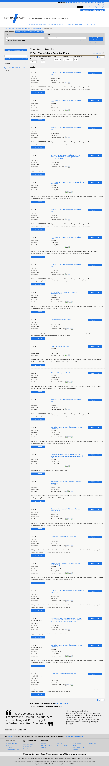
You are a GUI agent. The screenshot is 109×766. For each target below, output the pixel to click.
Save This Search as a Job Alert (16, 59)
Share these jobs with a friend (16, 67)
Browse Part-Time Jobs (56, 24)
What (8, 35)
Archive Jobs (92, 743)
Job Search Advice (62, 745)
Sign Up (43, 743)
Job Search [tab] (9, 32)
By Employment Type (46, 57)
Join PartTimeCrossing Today (15, 50)
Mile (55, 56)
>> (103, 57)
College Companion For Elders (61, 319)
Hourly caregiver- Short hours (60, 346)
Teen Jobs (26, 749)
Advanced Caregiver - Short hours (62, 373)
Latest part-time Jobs (12, 749)
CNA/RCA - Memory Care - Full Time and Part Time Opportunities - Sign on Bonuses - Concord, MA (67, 456)
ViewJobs (65, 56)
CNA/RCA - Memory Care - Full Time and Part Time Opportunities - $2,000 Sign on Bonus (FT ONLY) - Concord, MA (66, 156)
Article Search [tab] (21, 32)
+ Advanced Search (93, 43)
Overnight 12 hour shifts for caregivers (63, 536)
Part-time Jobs (9, 28)
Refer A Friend (89, 24)
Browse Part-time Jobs (23, 28)
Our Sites (9, 747)
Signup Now (98, 10)
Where (50, 35)
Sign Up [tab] (32, 32)
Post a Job (86, 10)
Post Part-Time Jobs (74, 24)
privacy (10, 736)
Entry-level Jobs (28, 744)
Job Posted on (78, 56)
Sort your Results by (35, 57)
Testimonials (60, 743)
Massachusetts (37, 28)
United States (82, 41)
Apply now (95, 73)
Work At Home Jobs (29, 751)
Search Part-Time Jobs (37, 24)
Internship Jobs (27, 746)
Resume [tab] (40, 32)
